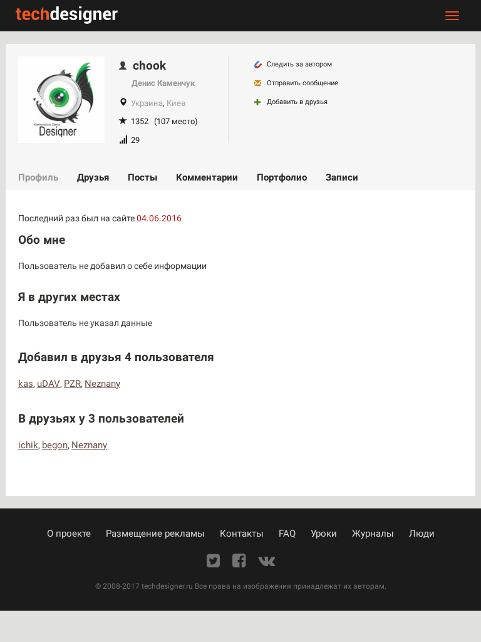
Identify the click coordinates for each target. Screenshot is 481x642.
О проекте (69, 533)
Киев (176, 103)
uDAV (48, 383)
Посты (142, 177)
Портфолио (282, 177)
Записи (342, 177)
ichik (28, 445)
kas (25, 383)
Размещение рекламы (155, 533)
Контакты (242, 533)
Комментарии (207, 177)
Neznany (102, 383)
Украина (147, 103)
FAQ (287, 533)
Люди (422, 533)
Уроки (324, 533)
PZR (72, 383)
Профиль (38, 177)
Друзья (93, 177)
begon (55, 445)
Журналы (373, 533)
